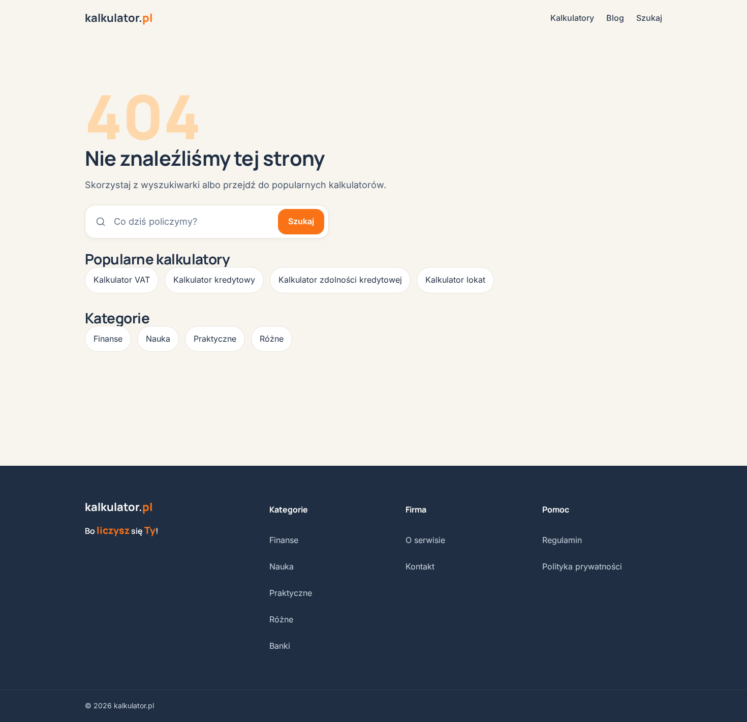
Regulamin (562, 540)
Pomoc (555, 509)
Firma (416, 509)
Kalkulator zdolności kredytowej (340, 280)
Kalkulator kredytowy (214, 280)
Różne (272, 339)
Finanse (108, 339)
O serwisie (425, 540)
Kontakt (420, 566)
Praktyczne (215, 339)
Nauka (158, 339)
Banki (279, 646)
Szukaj (649, 18)
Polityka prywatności (582, 566)
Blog (615, 18)
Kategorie (288, 509)
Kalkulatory (572, 18)
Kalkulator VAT (122, 280)
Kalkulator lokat (455, 280)
